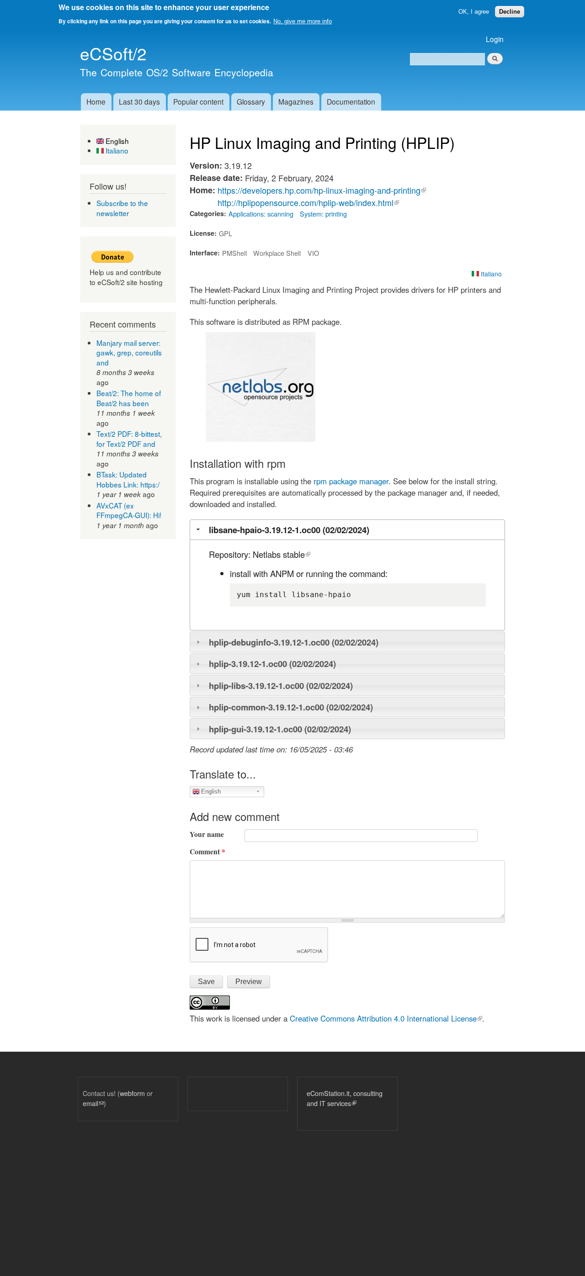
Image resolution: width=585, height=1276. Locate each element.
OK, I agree (473, 11)
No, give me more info (302, 21)
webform (132, 1093)
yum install (262, 594)
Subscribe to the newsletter (122, 208)
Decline (509, 11)
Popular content (198, 101)
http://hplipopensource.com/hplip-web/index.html (308, 202)
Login (495, 39)
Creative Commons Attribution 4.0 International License (386, 1018)
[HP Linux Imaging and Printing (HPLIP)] (260, 438)
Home (96, 101)
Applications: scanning (261, 213)
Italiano (116, 150)
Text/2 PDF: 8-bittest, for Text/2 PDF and (129, 439)
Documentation (351, 101)
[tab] (347, 529)
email (93, 1103)
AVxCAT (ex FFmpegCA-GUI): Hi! (128, 510)
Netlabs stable (281, 554)
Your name (207, 834)
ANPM (282, 573)
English (116, 141)
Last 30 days (139, 101)
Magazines (296, 101)
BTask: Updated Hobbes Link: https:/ (128, 479)
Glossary (251, 101)
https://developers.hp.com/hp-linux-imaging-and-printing (322, 190)
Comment (207, 852)
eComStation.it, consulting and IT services (345, 1098)
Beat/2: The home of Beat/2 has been (128, 398)
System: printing (323, 213)
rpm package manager (351, 481)
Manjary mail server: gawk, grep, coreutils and (129, 352)
